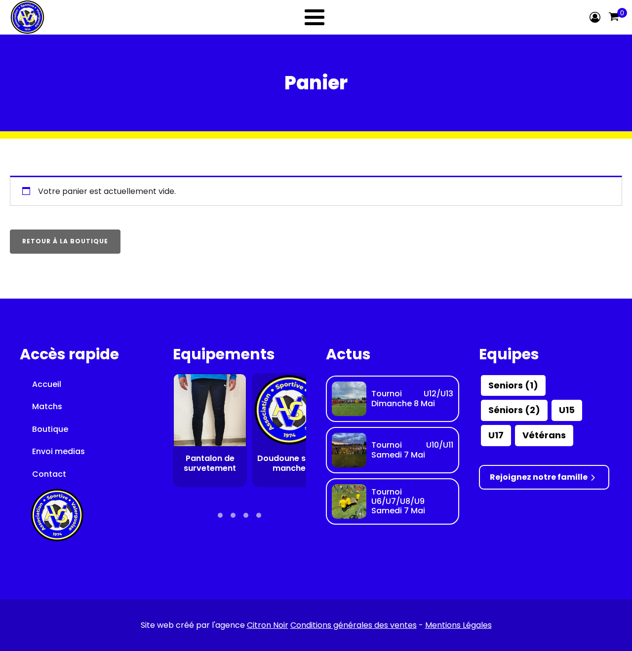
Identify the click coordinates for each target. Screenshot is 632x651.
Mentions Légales (458, 625)
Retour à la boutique (65, 241)
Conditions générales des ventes (353, 625)
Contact (49, 474)
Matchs (47, 406)
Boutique (50, 429)
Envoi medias (58, 451)
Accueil (46, 384)
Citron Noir (267, 625)
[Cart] (613, 17)
